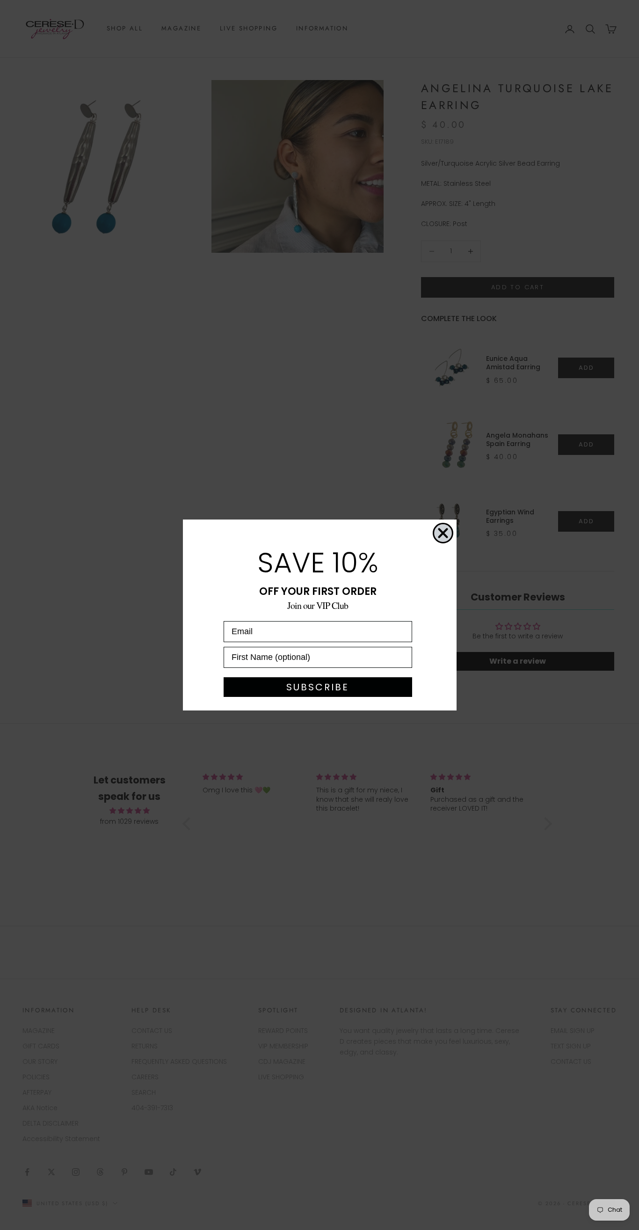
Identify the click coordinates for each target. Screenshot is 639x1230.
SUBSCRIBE (317, 687)
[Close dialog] (443, 533)
